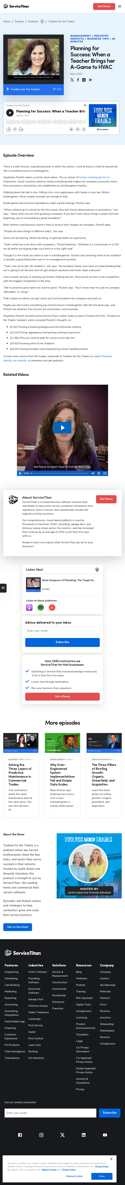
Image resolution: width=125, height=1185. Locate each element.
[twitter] (72, 80)
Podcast (80, 985)
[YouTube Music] (52, 607)
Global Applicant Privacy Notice (86, 1070)
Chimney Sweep (38, 1006)
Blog (79, 972)
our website (20, 360)
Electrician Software (34, 991)
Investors (105, 1017)
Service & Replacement (60, 974)
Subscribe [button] (62, 642)
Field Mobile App (15, 1021)
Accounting (11, 1004)
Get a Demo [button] (62, 696)
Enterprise (58, 1002)
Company (105, 972)
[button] (72, 80)
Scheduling (11, 978)
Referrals (105, 991)
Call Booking (12, 985)
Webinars (81, 978)
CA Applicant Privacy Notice (84, 1060)
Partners (105, 998)
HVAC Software (37, 972)
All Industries (36, 1058)
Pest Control (35, 1038)
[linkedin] (84, 80)
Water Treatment (38, 1012)
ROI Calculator (84, 998)
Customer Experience (11, 1036)
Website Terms (49, 1170)
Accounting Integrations (12, 1013)
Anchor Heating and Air (92, 177)
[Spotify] (40, 607)
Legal (79, 1041)
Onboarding (107, 1024)
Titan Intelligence (15, 1051)
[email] (90, 80)
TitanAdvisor (12, 1058)
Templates (82, 1034)
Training (80, 991)
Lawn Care (34, 1045)
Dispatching (11, 972)
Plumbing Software (34, 980)
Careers (104, 978)
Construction (59, 982)
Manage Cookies (74, 1176)
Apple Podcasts (102, 356)
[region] (60, 1168)
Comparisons (83, 1011)
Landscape (34, 1019)
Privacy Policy (102, 1166)
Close (102, 1176)
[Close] (111, 1159)
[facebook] (78, 80)
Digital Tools (83, 1004)
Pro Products (12, 1045)
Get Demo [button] (104, 6)
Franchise (57, 1008)
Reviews (105, 1011)
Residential (59, 995)
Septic (32, 1032)
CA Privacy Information (83, 1049)
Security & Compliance (83, 1081)
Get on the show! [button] (17, 927)
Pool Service (35, 1025)
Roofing (32, 1051)
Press (103, 1004)
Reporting (10, 998)
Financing (10, 1028)
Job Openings (108, 985)
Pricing (80, 1089)
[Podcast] (29, 607)
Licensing (81, 1017)
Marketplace (107, 1030)
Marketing (10, 991)
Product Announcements (85, 1026)
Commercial (59, 989)
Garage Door (35, 999)
